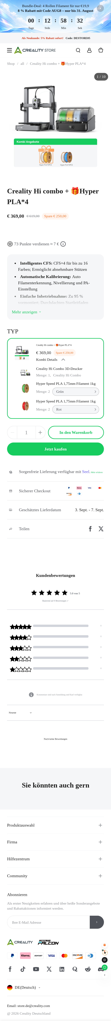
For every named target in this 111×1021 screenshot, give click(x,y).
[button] (24, 946)
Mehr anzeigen (24, 312)
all (24, 64)
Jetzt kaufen (55, 449)
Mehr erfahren (97, 472)
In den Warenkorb (75, 432)
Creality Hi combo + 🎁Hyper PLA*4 (58, 64)
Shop (12, 64)
